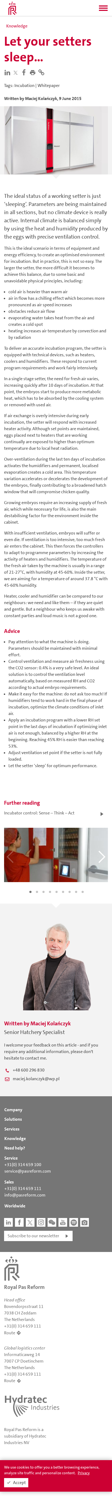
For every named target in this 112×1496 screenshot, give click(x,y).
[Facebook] (25, 72)
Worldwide (14, 1206)
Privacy (84, 1472)
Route (9, 1333)
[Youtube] (62, 1222)
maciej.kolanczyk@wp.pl (36, 1079)
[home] (12, 8)
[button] (103, 9)
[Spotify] (73, 1222)
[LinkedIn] (8, 72)
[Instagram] (41, 1222)
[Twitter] (17, 72)
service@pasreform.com (27, 1171)
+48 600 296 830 (29, 1070)
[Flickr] (84, 1222)
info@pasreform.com (24, 1195)
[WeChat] (52, 1222)
